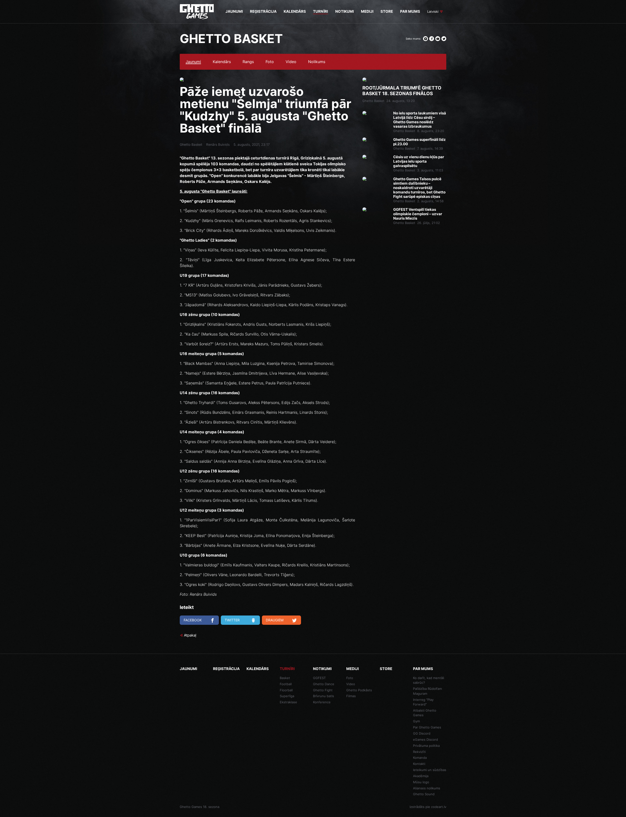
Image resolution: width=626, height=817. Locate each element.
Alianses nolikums (426, 788)
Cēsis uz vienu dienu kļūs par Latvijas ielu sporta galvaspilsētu (418, 161)
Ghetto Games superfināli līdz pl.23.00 (419, 141)
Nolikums (316, 62)
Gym (416, 721)
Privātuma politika (426, 746)
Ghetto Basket (191, 144)
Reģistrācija (226, 668)
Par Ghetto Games (427, 727)
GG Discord (421, 733)
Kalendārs (222, 62)
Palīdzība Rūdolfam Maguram (427, 691)
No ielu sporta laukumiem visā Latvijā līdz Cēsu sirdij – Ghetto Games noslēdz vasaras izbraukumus (419, 120)
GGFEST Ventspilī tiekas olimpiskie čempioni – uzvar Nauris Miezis (417, 214)
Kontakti (419, 764)
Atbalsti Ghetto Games (424, 712)
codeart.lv (438, 807)
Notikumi (322, 668)
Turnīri (287, 668)
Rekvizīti (419, 752)
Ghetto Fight (323, 690)
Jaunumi (193, 62)
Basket (285, 678)
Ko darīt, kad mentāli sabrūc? (428, 680)
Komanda (420, 758)
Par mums (423, 668)
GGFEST (319, 678)
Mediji (352, 668)
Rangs (248, 62)
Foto (270, 62)
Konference (322, 702)
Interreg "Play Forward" (423, 702)
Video (291, 62)
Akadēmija (420, 776)
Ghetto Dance (323, 684)
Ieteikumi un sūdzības (429, 770)
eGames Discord (425, 739)
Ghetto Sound (424, 794)
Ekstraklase (288, 702)
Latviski (432, 11)
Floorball (286, 690)
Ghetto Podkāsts (359, 690)
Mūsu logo (421, 782)
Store (386, 668)
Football (286, 684)
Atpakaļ (190, 635)
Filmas (351, 696)
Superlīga (287, 696)
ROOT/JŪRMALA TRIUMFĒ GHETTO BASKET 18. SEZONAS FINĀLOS (401, 90)
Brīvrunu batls (323, 696)
